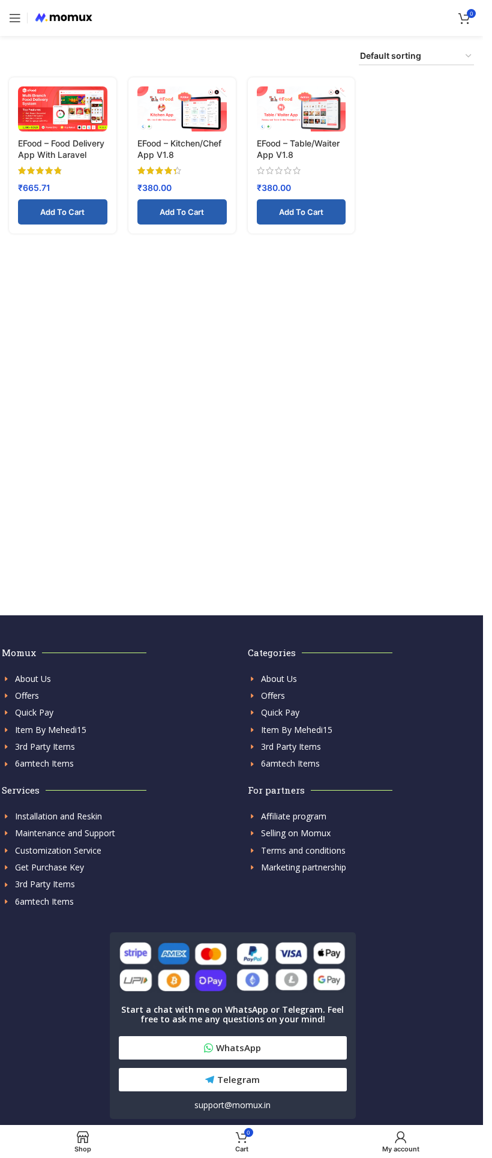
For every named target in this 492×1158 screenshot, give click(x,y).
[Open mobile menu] (15, 18)
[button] (62, 212)
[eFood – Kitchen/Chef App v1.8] (182, 109)
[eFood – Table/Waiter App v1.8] (301, 109)
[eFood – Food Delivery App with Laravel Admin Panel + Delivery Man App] (62, 109)
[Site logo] (64, 17)
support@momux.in (232, 1105)
